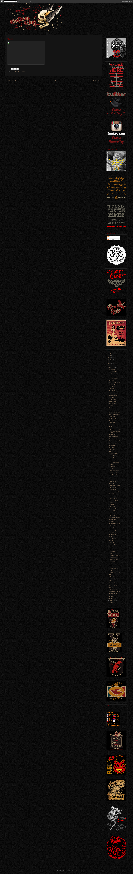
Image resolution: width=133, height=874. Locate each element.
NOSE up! (111, 581)
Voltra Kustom (112, 489)
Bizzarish (111, 438)
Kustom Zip (112, 551)
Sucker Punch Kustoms (115, 513)
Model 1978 (112, 549)
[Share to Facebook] (17, 69)
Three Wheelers (113, 494)
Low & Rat (111, 424)
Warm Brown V (113, 474)
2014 (109, 355)
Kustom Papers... (113, 378)
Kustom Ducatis (113, 593)
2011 (109, 361)
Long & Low (112, 445)
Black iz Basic (112, 399)
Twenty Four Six (113, 585)
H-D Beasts (112, 576)
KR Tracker (112, 393)
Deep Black (112, 544)
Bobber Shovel (113, 477)
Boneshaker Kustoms (114, 591)
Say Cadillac (112, 466)
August (111, 602)
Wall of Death (112, 380)
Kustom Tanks (112, 455)
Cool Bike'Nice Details (114, 441)
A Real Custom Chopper (115, 500)
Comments (111, 239)
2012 (109, 359)
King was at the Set (114, 462)
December (112, 367)
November (112, 596)
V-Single (111, 587)
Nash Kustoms (112, 515)
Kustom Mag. (112, 369)
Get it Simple (112, 449)
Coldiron (111, 496)
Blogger (77, 870)
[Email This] (11, 69)
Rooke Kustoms (113, 498)
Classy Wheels (113, 557)
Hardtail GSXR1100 (114, 481)
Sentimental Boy (113, 371)
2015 (109, 353)
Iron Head (111, 374)
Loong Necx (112, 410)
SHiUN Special (113, 395)
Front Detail (112, 422)
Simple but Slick (113, 538)
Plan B (110, 479)
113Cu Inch (112, 483)
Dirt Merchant (112, 407)
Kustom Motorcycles (18, 71)
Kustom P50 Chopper (114, 572)
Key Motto (111, 464)
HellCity (111, 451)
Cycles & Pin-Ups (113, 559)
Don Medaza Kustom (114, 414)
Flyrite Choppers (113, 589)
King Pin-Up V (112, 420)
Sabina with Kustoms (114, 517)
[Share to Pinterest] (18, 69)
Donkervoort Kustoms (114, 485)
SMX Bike (111, 460)
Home (54, 80)
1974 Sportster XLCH (114, 523)
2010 (109, 364)
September (112, 600)
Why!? (110, 536)
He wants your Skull (114, 492)
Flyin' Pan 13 (112, 391)
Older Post (96, 80)
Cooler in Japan (113, 443)
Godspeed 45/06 (113, 487)
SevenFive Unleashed (114, 555)
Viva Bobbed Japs (113, 578)
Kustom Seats (112, 532)
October (111, 598)
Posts (110, 236)
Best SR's (111, 397)
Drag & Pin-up (112, 504)
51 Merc (111, 570)
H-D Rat (111, 574)
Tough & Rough (113, 401)
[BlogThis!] (13, 69)
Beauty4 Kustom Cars (114, 412)
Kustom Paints (112, 458)
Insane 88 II (112, 384)
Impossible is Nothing (114, 429)
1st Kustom (112, 566)
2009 (109, 366)
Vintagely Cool (112, 521)
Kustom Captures (113, 434)
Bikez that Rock (113, 534)
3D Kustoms (112, 416)
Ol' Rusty (111, 468)
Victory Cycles (112, 418)
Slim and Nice (112, 403)
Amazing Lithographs (114, 382)
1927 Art (111, 427)
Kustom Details (113, 472)
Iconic (110, 564)
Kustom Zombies (113, 453)
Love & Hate (112, 511)
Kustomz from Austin (114, 568)
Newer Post (11, 80)
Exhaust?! (111, 405)
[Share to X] (15, 69)
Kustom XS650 (113, 561)
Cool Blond (112, 506)
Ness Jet (111, 502)
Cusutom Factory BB (114, 583)
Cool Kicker (112, 542)
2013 (109, 357)
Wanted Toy (112, 527)
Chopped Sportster (114, 470)
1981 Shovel (112, 547)
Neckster (111, 553)
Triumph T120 (112, 519)
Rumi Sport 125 (113, 525)
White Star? (112, 388)
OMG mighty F (112, 386)
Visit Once (111, 447)
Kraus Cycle (112, 540)
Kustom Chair (112, 376)
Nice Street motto (113, 436)
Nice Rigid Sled (113, 508)
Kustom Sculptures (113, 530)
